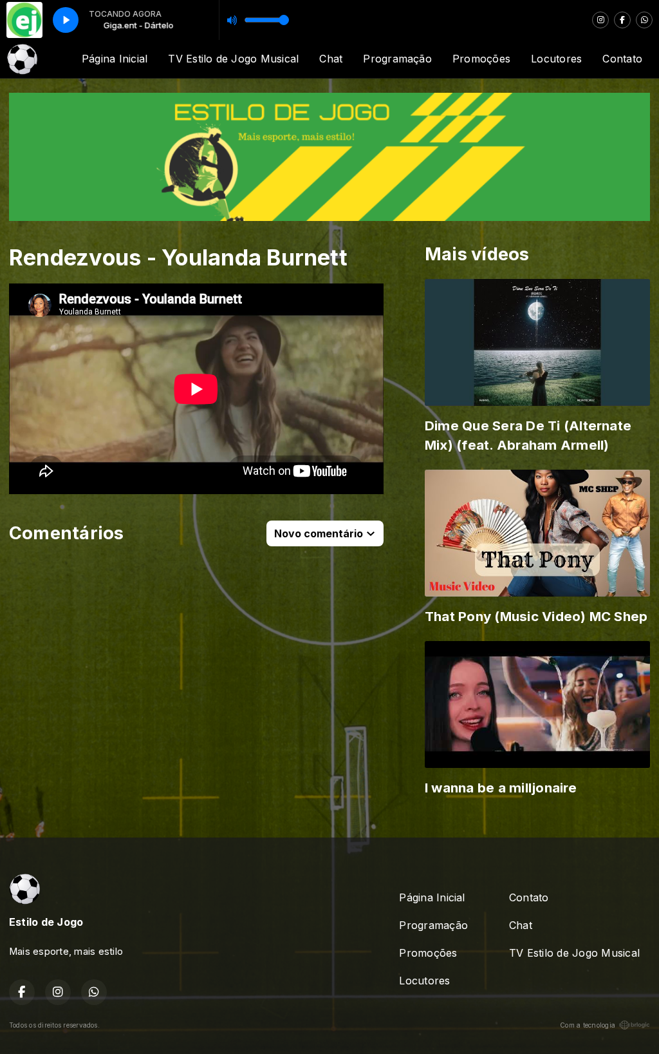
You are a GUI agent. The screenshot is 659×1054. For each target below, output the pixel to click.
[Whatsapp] (644, 20)
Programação (397, 58)
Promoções (481, 58)
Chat (330, 58)
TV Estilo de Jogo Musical (233, 58)
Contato (622, 58)
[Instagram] (600, 20)
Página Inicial (114, 58)
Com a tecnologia (587, 1025)
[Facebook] (622, 20)
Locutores (556, 58)
